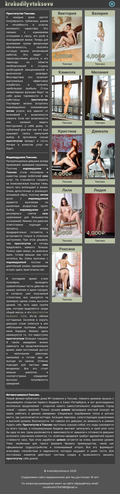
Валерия (100, 13)
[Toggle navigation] (112, 4)
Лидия (100, 190)
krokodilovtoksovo (56, 4)
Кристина (67, 131)
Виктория (67, 13)
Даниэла (100, 131)
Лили (67, 190)
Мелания (99, 72)
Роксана (67, 249)
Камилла (67, 72)
